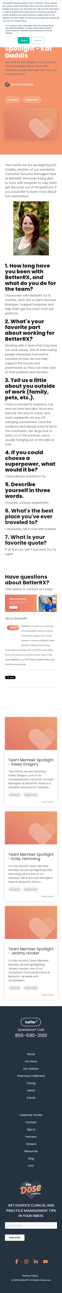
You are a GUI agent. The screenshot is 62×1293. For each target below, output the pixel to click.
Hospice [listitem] (15, 794)
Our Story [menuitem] (31, 1061)
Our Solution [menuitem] (31, 1069)
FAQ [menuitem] (31, 1166)
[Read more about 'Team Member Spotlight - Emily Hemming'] (31, 827)
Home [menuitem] (31, 1054)
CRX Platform (30, 659)
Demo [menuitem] (31, 1090)
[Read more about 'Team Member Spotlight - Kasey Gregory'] (31, 733)
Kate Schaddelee (21, 84)
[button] (17, 1262)
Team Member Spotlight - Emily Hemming (31, 856)
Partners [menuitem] (31, 1137)
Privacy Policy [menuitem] (30, 1275)
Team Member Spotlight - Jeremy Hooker (31, 951)
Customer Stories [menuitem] (31, 1115)
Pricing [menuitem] (31, 1083)
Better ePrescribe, (46, 659)
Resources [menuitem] (31, 1151)
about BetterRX (12, 659)
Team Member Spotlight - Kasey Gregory (31, 762)
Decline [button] (37, 40)
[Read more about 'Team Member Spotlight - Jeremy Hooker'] (31, 922)
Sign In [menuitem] (31, 1129)
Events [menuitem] (31, 1098)
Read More (47, 802)
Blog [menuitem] (31, 1158)
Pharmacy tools (18, 664)
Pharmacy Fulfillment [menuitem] (31, 1076)
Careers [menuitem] (31, 1144)
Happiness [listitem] (30, 794)
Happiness (32, 99)
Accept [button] (24, 40)
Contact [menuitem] (31, 1122)
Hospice (13, 99)
